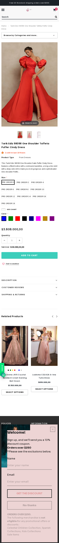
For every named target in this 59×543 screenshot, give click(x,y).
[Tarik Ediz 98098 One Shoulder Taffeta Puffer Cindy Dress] (20, 134)
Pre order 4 (37, 182)
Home (3, 26)
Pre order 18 (8, 203)
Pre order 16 (39, 196)
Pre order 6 (8, 189)
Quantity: (5, 235)
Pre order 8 (22, 189)
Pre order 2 (23, 182)
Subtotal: (5, 247)
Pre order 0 (8, 182)
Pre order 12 (8, 196)
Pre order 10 (37, 189)
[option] (15, 360)
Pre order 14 (24, 196)
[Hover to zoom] (29, 84)
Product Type (7, 157)
